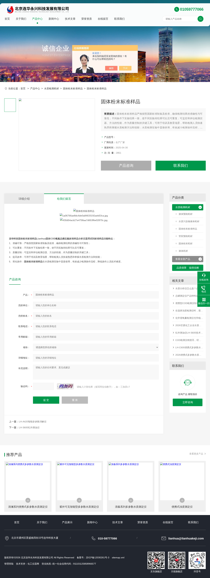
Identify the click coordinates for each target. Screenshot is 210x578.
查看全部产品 (182, 259)
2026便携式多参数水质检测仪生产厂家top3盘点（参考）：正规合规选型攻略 (189, 355)
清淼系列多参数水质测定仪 (131, 506)
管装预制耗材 (185, 236)
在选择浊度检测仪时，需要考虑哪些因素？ (189, 310)
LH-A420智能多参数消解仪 (32, 421)
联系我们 (119, 18)
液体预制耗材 (185, 214)
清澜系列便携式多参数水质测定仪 (28, 506)
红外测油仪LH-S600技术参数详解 (189, 332)
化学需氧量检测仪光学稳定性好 (189, 318)
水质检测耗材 (51, 88)
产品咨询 (126, 165)
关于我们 (21, 18)
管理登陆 (8, 563)
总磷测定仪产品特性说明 (188, 295)
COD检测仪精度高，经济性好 (189, 340)
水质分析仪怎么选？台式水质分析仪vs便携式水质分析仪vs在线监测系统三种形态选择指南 (189, 288)
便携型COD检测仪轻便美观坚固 (189, 303)
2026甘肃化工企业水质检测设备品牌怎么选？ (189, 325)
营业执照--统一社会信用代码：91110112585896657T (69, 563)
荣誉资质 (86, 18)
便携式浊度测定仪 (182, 506)
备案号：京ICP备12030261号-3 (93, 557)
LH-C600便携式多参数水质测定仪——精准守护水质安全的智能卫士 (189, 347)
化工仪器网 (33, 563)
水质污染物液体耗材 (189, 221)
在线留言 (103, 18)
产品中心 (37, 18)
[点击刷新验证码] (65, 386)
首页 (7, 18)
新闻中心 (54, 18)
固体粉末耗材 (185, 243)
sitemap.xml (118, 557)
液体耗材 (183, 251)
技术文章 (70, 18)
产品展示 (67, 522)
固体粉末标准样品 (73, 88)
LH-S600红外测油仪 (29, 427)
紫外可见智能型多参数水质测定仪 (79, 506)
